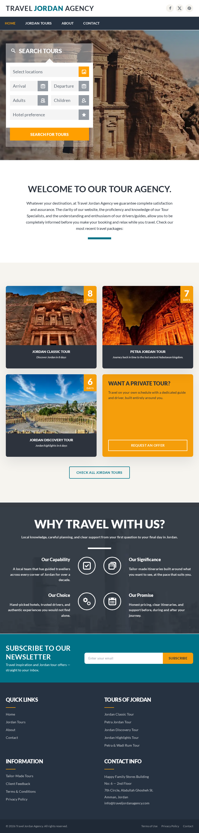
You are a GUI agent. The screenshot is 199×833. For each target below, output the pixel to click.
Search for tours (49, 134)
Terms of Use (149, 826)
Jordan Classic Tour (119, 714)
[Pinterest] (189, 8)
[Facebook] (170, 8)
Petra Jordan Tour (118, 722)
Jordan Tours (38, 23)
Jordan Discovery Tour (121, 730)
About (68, 23)
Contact (91, 23)
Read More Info (54, 309)
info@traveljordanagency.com (126, 803)
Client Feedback (18, 784)
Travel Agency (50, 8)
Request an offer (148, 445)
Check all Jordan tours (99, 472)
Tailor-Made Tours (19, 776)
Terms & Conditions (21, 791)
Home (10, 23)
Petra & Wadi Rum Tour (122, 745)
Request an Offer (54, 322)
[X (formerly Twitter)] (179, 8)
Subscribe (178, 658)
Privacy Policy (16, 799)
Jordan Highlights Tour (121, 737)
